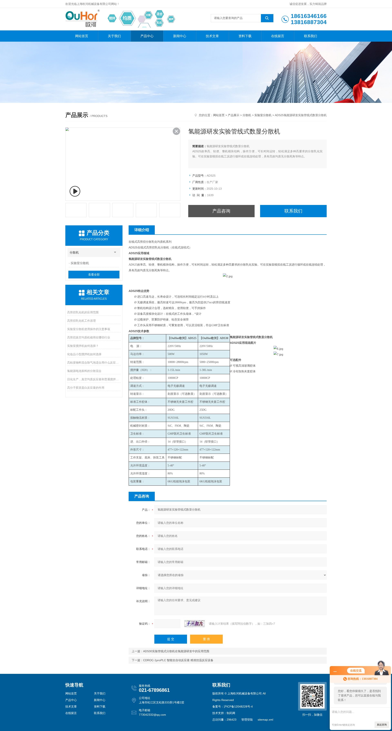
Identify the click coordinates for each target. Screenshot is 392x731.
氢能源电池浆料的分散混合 (84, 371)
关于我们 (114, 36)
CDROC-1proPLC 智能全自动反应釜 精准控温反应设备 (178, 660)
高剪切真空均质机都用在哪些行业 (88, 337)
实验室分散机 (263, 115)
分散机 (247, 115)
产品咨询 (221, 211)
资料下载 (245, 36)
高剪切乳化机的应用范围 (83, 312)
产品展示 (233, 115)
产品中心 (147, 36)
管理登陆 (247, 719)
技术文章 (212, 36)
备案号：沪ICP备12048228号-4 (232, 706)
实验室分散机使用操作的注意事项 (88, 329)
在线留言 (277, 36)
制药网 (231, 713)
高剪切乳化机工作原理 (81, 320)
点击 (115, 252)
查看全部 (94, 274)
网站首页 (81, 36)
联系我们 (310, 36)
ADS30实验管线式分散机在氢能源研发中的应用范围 (176, 651)
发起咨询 (382, 724)
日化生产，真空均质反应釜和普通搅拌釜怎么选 (93, 379)
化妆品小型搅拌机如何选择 (84, 354)
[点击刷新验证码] (194, 623)
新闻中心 (179, 36)
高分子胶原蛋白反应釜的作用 (85, 387)
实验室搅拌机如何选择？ (83, 345)
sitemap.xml (265, 719)
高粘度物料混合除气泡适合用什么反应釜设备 (93, 362)
